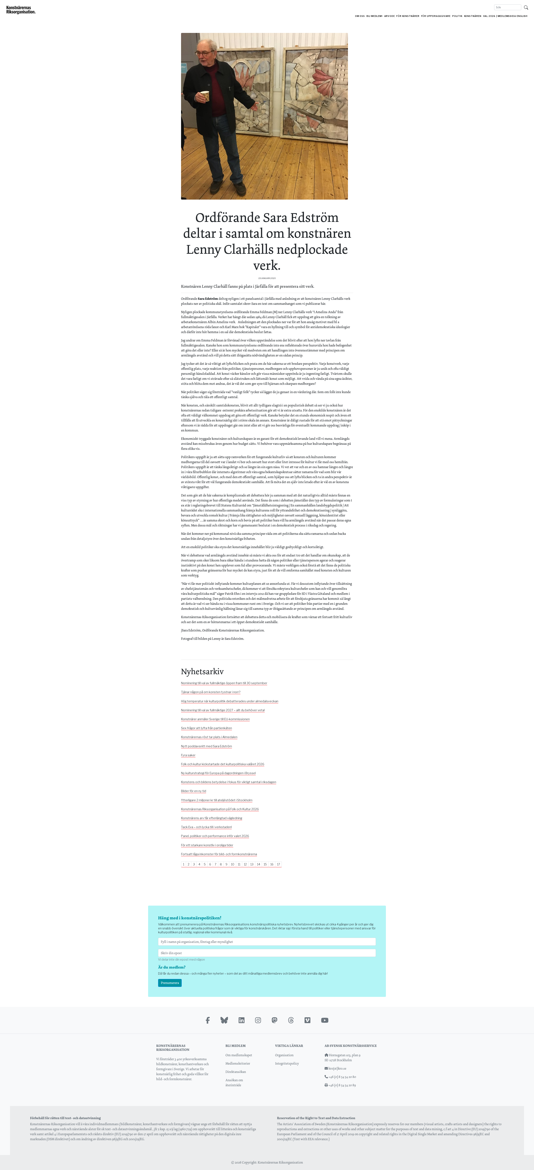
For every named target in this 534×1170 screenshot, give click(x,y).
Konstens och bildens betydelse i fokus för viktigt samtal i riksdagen (228, 782)
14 (258, 864)
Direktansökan (235, 1072)
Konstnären (472, 16)
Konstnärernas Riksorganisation (280, 1162)
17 (278, 864)
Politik (457, 16)
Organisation (284, 1055)
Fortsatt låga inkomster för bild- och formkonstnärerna (219, 854)
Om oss (360, 16)
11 (239, 864)
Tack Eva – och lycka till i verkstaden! (206, 827)
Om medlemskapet (238, 1055)
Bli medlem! (374, 16)
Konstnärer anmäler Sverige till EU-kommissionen (215, 719)
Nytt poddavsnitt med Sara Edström (206, 746)
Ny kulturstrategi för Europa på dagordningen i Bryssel (218, 773)
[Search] (526, 7)
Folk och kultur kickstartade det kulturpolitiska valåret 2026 (222, 764)
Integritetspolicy (287, 1063)
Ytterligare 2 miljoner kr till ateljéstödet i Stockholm (216, 800)
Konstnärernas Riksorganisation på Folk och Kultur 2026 (220, 809)
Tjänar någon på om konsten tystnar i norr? (211, 692)
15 (265, 864)
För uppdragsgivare (436, 16)
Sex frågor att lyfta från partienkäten (206, 728)
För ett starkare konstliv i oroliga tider (207, 845)
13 (251, 864)
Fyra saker (188, 755)
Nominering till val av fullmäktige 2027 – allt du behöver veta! (223, 710)
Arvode (389, 16)
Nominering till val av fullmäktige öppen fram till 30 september (224, 683)
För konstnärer (407, 16)
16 (271, 864)
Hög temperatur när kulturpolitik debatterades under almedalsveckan (229, 701)
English (522, 16)
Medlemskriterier (237, 1063)
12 (245, 864)
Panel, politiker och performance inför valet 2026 (215, 836)
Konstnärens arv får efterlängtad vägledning (211, 818)
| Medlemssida (506, 16)
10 (232, 864)
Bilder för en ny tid (193, 791)
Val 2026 (489, 16)
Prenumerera (170, 983)
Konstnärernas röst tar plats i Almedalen (209, 737)
